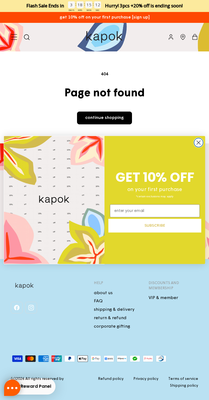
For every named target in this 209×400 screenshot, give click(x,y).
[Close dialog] (198, 142)
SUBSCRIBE (155, 225)
